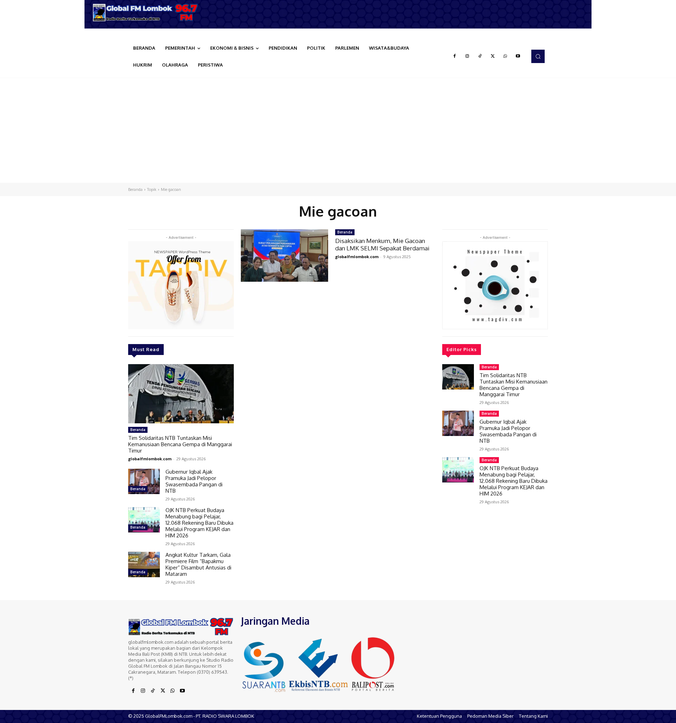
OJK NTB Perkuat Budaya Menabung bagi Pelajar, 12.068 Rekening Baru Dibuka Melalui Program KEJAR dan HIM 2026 (199, 523)
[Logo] (148, 12)
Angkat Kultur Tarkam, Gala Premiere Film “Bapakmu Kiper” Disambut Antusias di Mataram (198, 564)
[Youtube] (518, 56)
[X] (492, 56)
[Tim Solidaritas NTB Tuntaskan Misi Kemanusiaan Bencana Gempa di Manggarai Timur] (181, 393)
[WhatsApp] (505, 56)
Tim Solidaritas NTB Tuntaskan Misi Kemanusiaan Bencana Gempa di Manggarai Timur (180, 444)
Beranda (135, 189)
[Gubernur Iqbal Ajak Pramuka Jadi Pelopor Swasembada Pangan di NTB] (144, 481)
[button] (538, 56)
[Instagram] (467, 56)
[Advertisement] (338, 130)
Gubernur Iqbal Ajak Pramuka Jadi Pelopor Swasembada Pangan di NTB (194, 481)
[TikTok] (480, 56)
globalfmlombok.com (149, 458)
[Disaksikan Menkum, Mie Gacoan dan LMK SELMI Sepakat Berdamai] (284, 255)
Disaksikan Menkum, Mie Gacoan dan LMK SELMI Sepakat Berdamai (382, 244)
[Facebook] (454, 56)
